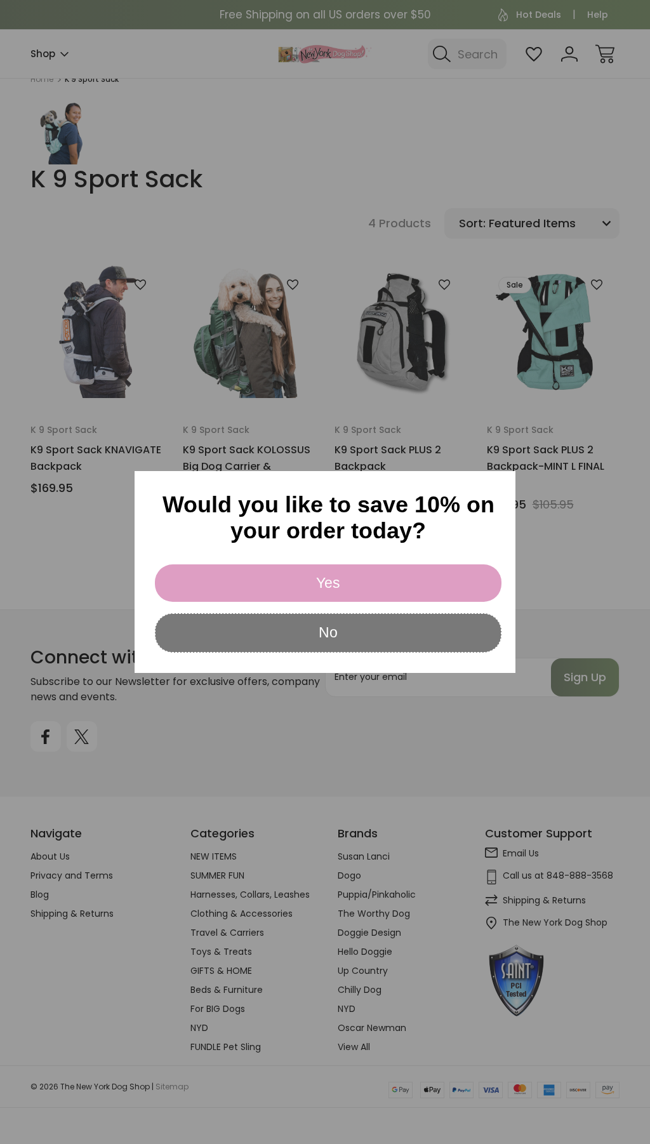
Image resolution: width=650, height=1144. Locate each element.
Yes (328, 583)
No (328, 632)
